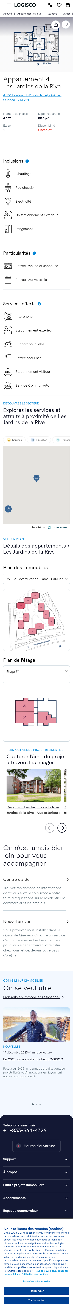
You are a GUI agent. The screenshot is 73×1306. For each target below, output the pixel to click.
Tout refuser (36, 1291)
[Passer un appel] (50, 5)
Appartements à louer (29, 13)
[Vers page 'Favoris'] (59, 5)
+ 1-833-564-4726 (24, 1130)
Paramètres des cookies (36, 1281)
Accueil (7, 13)
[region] (36, 1262)
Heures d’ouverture (39, 1146)
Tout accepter (36, 1300)
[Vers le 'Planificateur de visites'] (68, 5)
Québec (52, 13)
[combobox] (36, 578)
